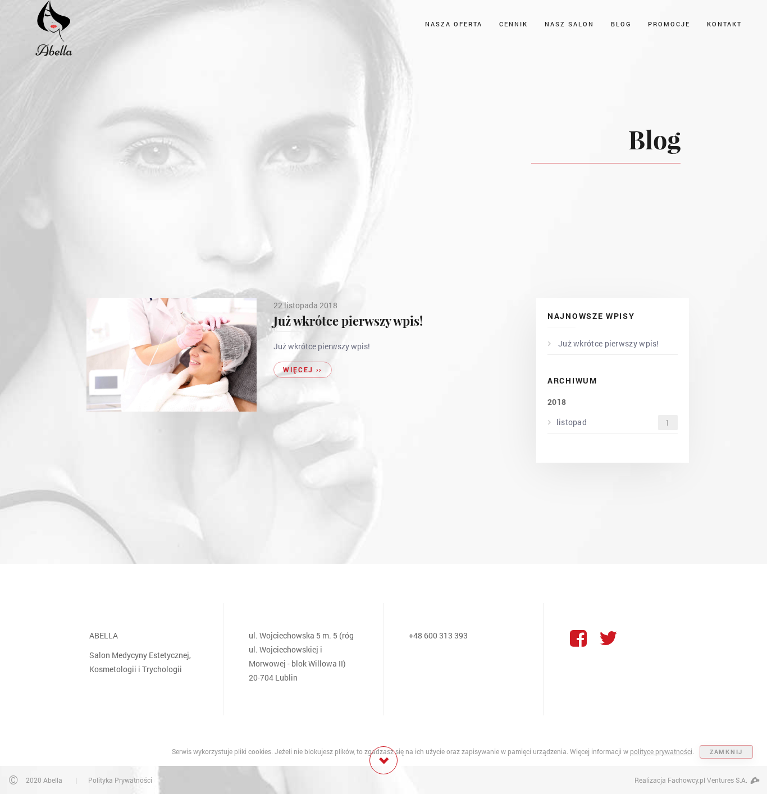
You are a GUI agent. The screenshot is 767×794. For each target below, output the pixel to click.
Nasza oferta (453, 24)
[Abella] (53, 27)
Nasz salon (569, 24)
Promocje (669, 24)
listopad (613, 422)
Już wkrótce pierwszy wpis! (348, 320)
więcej (302, 369)
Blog (621, 24)
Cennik (513, 24)
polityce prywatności (661, 751)
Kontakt (724, 24)
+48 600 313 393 (438, 635)
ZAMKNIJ (726, 751)
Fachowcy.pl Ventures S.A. (708, 779)
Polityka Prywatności (120, 779)
